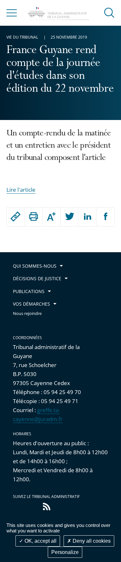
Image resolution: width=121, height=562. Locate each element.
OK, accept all (39, 541)
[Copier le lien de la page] (16, 216)
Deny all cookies (91, 541)
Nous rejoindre (27, 313)
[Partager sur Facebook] (105, 216)
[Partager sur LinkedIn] (87, 216)
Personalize (65, 552)
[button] (109, 12)
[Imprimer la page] (34, 216)
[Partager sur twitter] (69, 216)
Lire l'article (20, 189)
